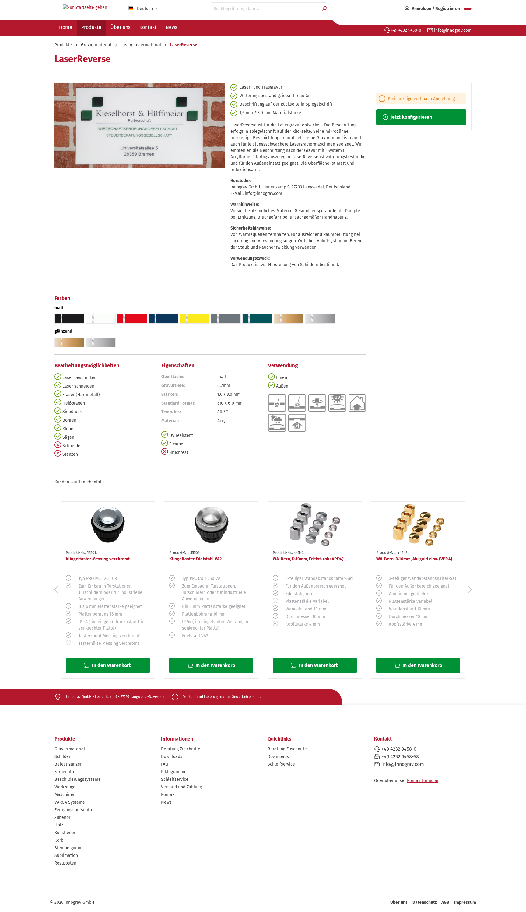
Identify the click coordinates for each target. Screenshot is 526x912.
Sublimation (66, 855)
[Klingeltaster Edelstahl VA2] (211, 525)
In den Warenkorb (111, 665)
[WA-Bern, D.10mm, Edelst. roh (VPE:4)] (315, 525)
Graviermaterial (69, 749)
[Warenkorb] (468, 9)
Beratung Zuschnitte (180, 749)
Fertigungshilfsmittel (74, 809)
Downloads (171, 756)
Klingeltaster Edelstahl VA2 (195, 559)
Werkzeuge (64, 787)
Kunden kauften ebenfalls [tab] (79, 482)
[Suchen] (325, 8)
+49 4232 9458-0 (405, 30)
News (166, 802)
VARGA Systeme (69, 802)
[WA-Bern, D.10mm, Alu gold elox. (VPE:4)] (418, 525)
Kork (58, 840)
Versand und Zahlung (181, 787)
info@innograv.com (452, 30)
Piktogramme (174, 771)
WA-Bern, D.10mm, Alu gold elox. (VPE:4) (414, 559)
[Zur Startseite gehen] (84, 7)
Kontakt (168, 794)
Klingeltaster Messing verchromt (98, 559)
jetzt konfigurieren (410, 117)
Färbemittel (65, 771)
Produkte (64, 739)
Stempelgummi (69, 848)
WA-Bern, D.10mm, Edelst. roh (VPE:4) (308, 559)
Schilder (62, 756)
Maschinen (64, 794)
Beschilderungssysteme (77, 779)
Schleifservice (174, 779)
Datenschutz (424, 902)
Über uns (399, 902)
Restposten (65, 863)
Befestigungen (68, 764)
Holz (58, 825)
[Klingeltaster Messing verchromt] (108, 525)
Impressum (465, 902)
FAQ (164, 764)
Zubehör (62, 817)
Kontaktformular (422, 780)
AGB (445, 902)
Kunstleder (64, 832)
